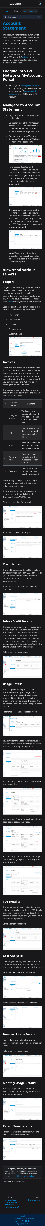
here (11, 301)
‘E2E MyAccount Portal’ (30, 85)
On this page (10, 17)
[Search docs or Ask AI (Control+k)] (40, 4)
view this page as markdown (24, 1176)
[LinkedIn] (16, 1221)
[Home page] (7, 11)
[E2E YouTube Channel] (26, 1221)
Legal (22, 1216)
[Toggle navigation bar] (4, 4)
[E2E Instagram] (29, 1221)
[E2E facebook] (19, 1221)
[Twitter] (22, 1221)
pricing (25, 57)
